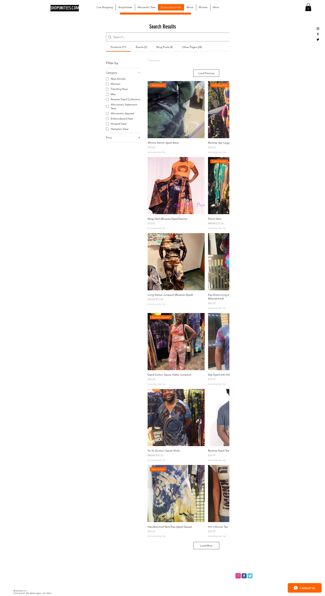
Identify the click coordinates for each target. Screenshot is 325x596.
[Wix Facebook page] (244, 575)
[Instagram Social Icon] (238, 575)
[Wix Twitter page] (250, 575)
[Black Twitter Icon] (318, 39)
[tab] (118, 47)
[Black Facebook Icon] (318, 34)
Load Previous (206, 73)
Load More (206, 545)
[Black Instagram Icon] (318, 28)
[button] (308, 7)
